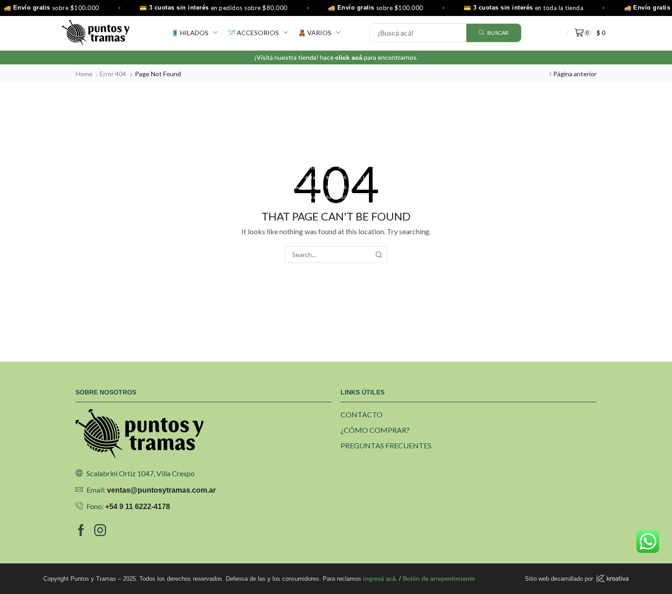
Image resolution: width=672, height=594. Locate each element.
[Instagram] (100, 530)
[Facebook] (81, 530)
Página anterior (575, 74)
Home (84, 74)
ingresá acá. (380, 578)
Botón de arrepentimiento (439, 578)
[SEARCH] (378, 254)
